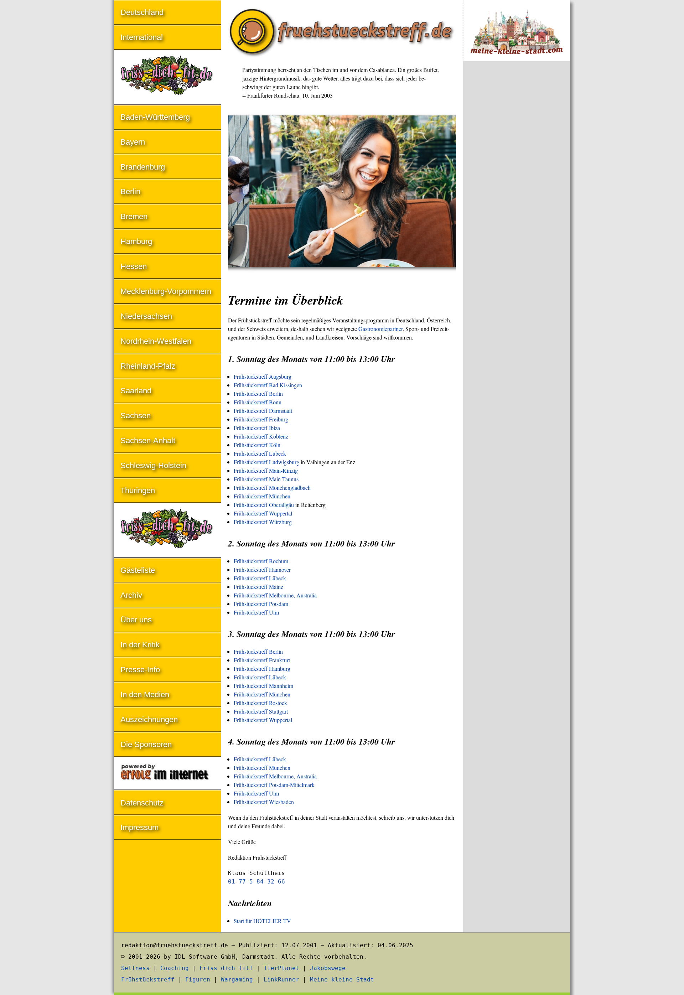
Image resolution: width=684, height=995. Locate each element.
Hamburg (136, 241)
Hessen (133, 266)
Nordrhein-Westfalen (155, 341)
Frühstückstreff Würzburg (263, 521)
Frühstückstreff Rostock (260, 702)
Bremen (133, 216)
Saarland (135, 390)
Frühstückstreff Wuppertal (263, 513)
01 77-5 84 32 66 (256, 881)
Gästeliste (137, 570)
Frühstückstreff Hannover (262, 569)
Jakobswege (328, 968)
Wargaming (237, 979)
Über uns (136, 619)
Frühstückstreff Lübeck (260, 453)
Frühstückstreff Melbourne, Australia (275, 595)
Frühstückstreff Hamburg (262, 668)
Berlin (130, 191)
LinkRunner (281, 979)
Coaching (174, 968)
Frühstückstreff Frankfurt (262, 660)
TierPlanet (281, 968)
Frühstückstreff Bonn (257, 402)
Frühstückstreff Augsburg (262, 376)
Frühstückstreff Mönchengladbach (272, 487)
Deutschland (142, 12)
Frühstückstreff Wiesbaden (264, 801)
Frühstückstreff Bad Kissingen (268, 385)
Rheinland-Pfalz (147, 366)
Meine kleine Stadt (342, 979)
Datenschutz (142, 802)
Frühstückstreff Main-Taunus (266, 479)
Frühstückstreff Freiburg (261, 419)
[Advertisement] (516, 184)
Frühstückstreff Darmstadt (263, 410)
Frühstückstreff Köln (257, 445)
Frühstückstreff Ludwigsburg (266, 462)
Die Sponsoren (146, 744)
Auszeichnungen (149, 719)
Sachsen (135, 415)
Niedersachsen (146, 316)
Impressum (139, 827)
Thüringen (137, 490)
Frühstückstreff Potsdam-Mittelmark (274, 784)
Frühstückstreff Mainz (258, 586)
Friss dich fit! (226, 968)
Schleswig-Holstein (153, 465)
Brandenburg (142, 166)
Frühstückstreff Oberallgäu (264, 504)
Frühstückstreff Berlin (258, 393)
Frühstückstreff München (262, 496)
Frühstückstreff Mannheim (263, 685)
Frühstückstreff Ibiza (257, 427)
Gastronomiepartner (380, 328)
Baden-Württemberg (155, 117)
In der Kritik (140, 644)
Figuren (197, 979)
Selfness (135, 968)
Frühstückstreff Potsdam (261, 603)
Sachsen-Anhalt (147, 440)
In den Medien (144, 694)
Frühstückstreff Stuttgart (261, 711)
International (141, 37)
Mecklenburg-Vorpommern (165, 291)
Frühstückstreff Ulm (256, 612)
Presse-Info (140, 669)
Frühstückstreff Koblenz (261, 436)
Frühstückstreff (148, 979)
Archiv (131, 595)
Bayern (132, 142)
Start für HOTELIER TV (262, 920)
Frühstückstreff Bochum (261, 561)
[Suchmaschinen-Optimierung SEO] (167, 774)
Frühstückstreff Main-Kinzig (266, 470)
